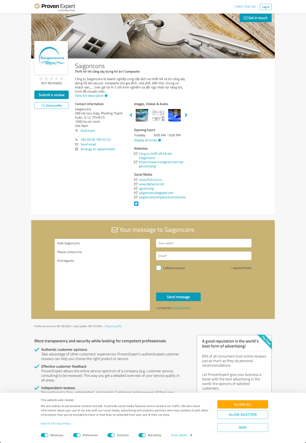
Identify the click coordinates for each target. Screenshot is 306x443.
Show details (179, 435)
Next (186, 115)
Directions (88, 130)
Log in (265, 7)
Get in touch (257, 17)
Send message (178, 296)
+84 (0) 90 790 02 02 (96, 139)
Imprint (46, 424)
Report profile (114, 326)
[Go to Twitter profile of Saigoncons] (137, 205)
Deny (243, 427)
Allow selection (243, 414)
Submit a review (52, 94)
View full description (89, 95)
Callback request (174, 268)
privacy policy (181, 308)
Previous (131, 115)
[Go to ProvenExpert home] (54, 8)
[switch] (77, 435)
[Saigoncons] (51, 57)
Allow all (242, 404)
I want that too (245, 6)
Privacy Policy (62, 424)
